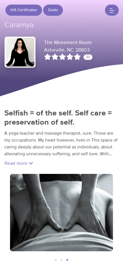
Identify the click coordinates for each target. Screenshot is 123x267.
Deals (53, 10)
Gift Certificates (23, 10)
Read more (17, 163)
